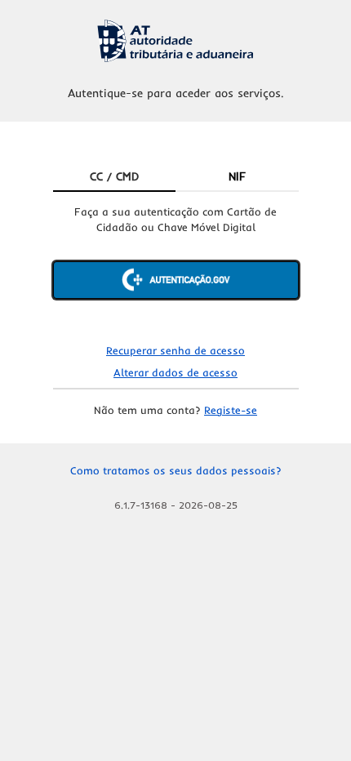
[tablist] (176, 177)
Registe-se (230, 409)
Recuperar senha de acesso (175, 350)
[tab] (114, 177)
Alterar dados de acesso (175, 372)
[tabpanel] (176, 265)
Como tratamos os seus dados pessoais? (176, 470)
